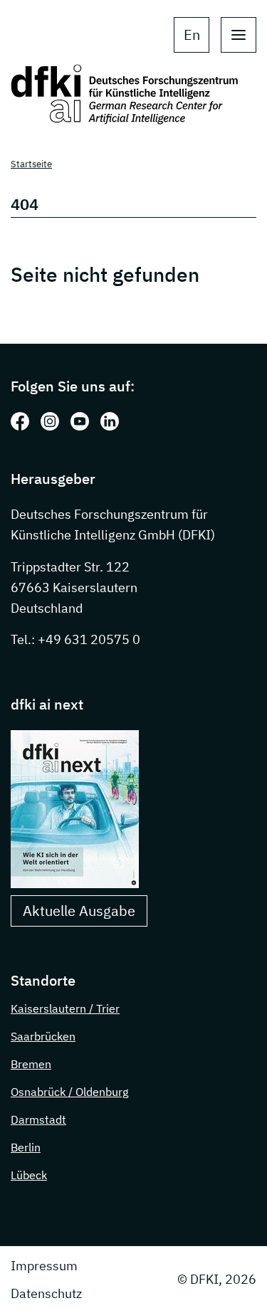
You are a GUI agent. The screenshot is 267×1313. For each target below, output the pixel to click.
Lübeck (29, 1175)
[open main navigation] (238, 35)
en (192, 34)
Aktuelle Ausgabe (79, 910)
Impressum (44, 1265)
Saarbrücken (43, 1036)
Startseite (31, 164)
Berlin (26, 1147)
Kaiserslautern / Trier (65, 1008)
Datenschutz (46, 1293)
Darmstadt (38, 1119)
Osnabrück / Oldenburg (69, 1092)
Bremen (31, 1064)
